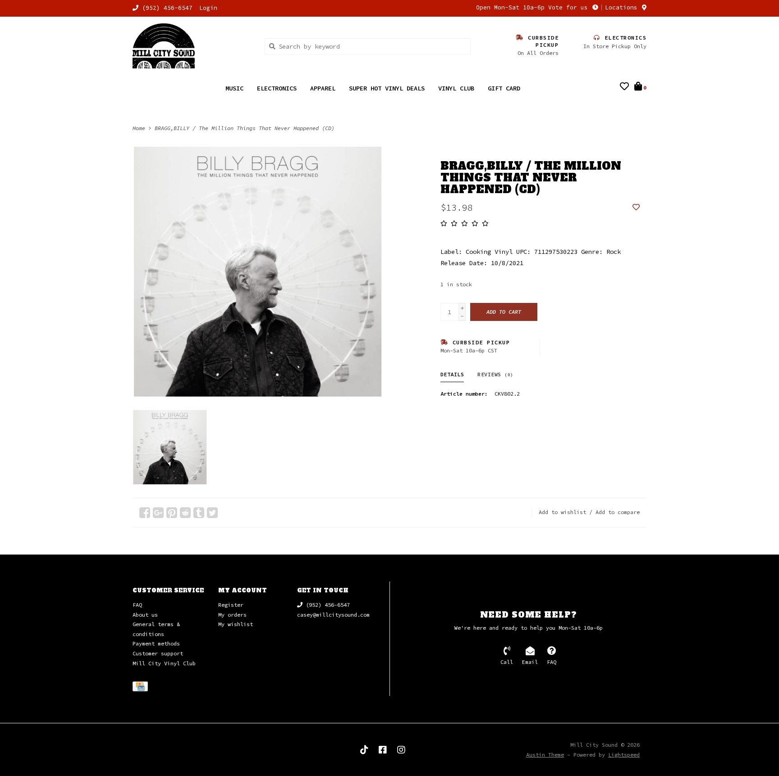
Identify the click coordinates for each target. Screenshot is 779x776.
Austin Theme (545, 754)
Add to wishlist (562, 512)
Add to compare (618, 512)
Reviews (495, 374)
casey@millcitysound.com (333, 614)
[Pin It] (171, 512)
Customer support (158, 653)
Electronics (277, 88)
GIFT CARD (504, 88)
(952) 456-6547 (326, 604)
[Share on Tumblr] (198, 512)
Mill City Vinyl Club (164, 663)
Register (230, 604)
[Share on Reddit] (185, 512)
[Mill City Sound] (192, 45)
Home (139, 128)
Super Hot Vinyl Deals (387, 88)
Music (234, 88)
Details (452, 374)
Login (208, 8)
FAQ (137, 604)
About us (145, 614)
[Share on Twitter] (212, 512)
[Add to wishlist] (636, 207)
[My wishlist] (624, 87)
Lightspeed (624, 754)
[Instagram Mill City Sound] (401, 749)
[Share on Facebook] (144, 512)
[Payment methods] (142, 688)
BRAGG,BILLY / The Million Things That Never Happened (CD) (245, 128)
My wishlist (235, 624)
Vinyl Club (456, 88)
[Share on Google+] (158, 512)
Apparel (322, 88)
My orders (232, 614)
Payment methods (156, 643)
